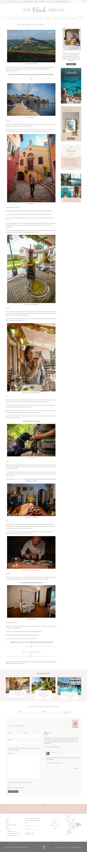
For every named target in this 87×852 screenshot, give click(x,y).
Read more (71, 64)
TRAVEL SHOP (66, 18)
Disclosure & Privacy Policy (61, 847)
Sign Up (71, 90)
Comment (10, 753)
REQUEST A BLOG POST (13, 835)
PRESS (7, 827)
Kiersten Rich (54, 752)
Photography (57, 18)
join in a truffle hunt (17, 479)
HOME (7, 818)
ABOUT (7, 820)
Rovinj (7, 223)
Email (26, 733)
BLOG (7, 822)
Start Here (12, 18)
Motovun (8, 214)
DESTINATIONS (20, 18)
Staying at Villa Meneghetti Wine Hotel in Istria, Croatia (43, 695)
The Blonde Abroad (43, 10)
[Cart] (80, 18)
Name (9, 733)
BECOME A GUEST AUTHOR (14, 833)
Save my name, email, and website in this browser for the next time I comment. (23, 749)
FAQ (7, 837)
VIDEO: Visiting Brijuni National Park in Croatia (69, 696)
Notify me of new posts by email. (17, 787)
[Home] (6, 18)
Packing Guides (30, 18)
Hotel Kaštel (9, 638)
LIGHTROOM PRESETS (11, 825)
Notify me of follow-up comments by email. (20, 782)
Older (76, 768)
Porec (7, 218)
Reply (59, 746)
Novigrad (8, 230)
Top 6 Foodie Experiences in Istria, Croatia (17, 693)
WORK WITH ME (11, 831)
